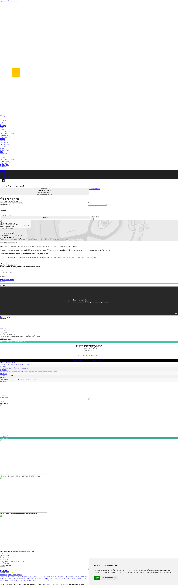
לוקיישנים (3, 146)
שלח (93, 217)
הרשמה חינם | (4, 116)
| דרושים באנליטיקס (57, 578)
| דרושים (12, 578)
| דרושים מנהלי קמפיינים (38, 576)
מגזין (1, 128)
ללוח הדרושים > (5, 395)
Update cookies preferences (9, 1)
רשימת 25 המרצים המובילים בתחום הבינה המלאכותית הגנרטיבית (20, 476)
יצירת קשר (3, 575)
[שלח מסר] (89, 399)
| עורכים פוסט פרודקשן (12, 576)
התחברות (3, 118)
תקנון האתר (18, 575)
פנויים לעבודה (4, 144)
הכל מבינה (3, 129)
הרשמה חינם (4, 120)
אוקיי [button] (97, 578)
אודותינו (10, 575)
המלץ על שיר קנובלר (7, 233)
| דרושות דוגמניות (85, 576)
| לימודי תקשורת (25, 576)
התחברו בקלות (94, 189)
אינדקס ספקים (4, 150)
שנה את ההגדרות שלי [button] (109, 578)
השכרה (2, 141)
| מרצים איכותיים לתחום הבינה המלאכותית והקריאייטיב (17, 580)
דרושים (2, 124)
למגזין (1, 152)
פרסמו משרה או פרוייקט (7, 133)
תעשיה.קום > (4, 571)
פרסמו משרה (4, 135)
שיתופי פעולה (4, 142)
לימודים (2, 148)
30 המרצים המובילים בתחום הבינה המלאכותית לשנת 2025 (18, 514)
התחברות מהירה (5, 154)
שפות (1, 270)
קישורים (2, 276)
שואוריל (2, 282)
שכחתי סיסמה (6, 215)
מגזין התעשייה (4, 161)
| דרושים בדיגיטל (20, 578)
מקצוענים (3, 126)
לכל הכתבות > (4, 553)
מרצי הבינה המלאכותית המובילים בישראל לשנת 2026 (17, 552)
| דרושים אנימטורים (73, 576)
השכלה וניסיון (4, 263)
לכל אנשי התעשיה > (6, 565)
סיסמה (3, 211)
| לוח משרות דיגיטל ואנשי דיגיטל (57, 576)
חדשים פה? (44, 191)
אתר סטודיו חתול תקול (7, 280)
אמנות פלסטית (4, 563)
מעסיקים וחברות (5, 137)
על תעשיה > (4, 401)
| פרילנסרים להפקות (32, 578)
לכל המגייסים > (5, 436)
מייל (89, 202)
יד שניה (2, 139)
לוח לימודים (3, 167)
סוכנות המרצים (4, 131)
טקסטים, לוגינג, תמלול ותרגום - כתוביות (12, 561)
